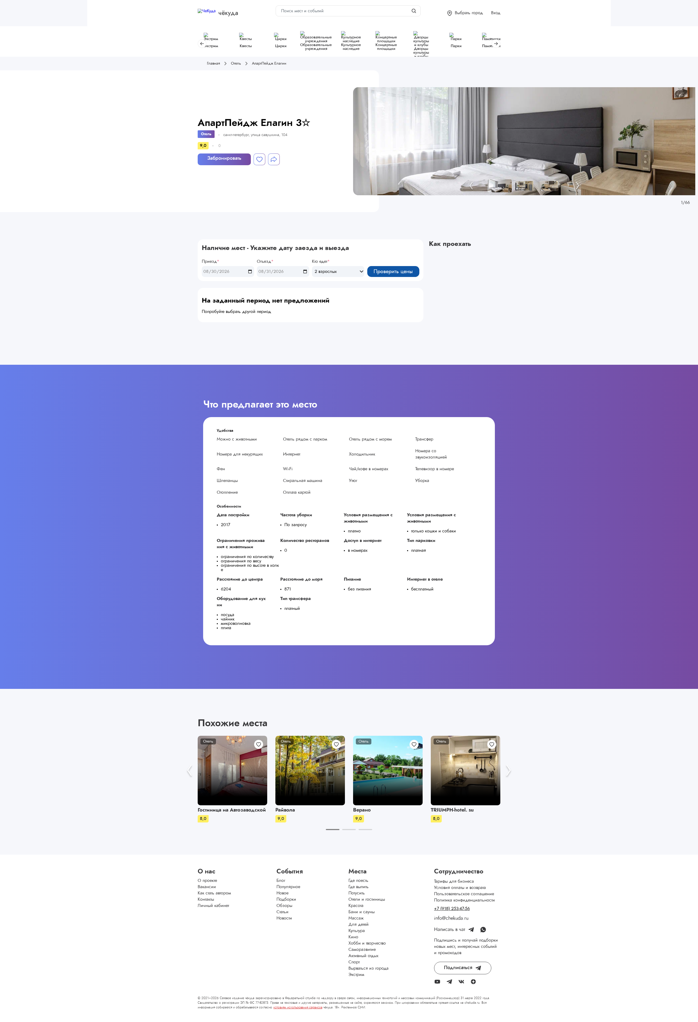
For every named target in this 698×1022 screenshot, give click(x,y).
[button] (465, 13)
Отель (206, 134)
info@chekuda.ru (451, 918)
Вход (495, 13)
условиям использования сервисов (297, 1007)
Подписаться (458, 967)
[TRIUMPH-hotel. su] (465, 770)
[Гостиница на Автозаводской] (232, 770)
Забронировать (224, 158)
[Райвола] (310, 770)
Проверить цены (393, 271)
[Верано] (388, 770)
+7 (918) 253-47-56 (452, 908)
